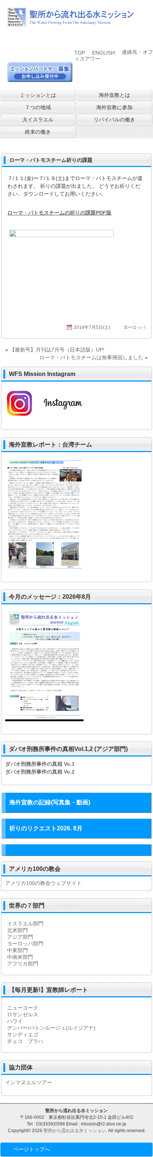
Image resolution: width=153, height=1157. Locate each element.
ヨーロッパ (134, 327)
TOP (79, 53)
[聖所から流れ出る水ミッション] (70, 24)
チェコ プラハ (25, 1041)
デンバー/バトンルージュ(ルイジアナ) (51, 1028)
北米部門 (17, 930)
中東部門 (17, 950)
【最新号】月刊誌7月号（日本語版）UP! (57, 350)
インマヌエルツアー (28, 1082)
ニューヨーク (22, 1008)
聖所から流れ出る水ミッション (74, 1130)
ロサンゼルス (22, 1014)
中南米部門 (20, 957)
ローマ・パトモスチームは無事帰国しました (91, 357)
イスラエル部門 (25, 923)
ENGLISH (103, 53)
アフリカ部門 (22, 964)
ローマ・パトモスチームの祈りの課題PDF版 (59, 213)
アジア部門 (20, 937)
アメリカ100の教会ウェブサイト (43, 883)
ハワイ (15, 1021)
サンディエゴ (22, 1034)
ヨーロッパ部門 (25, 944)
